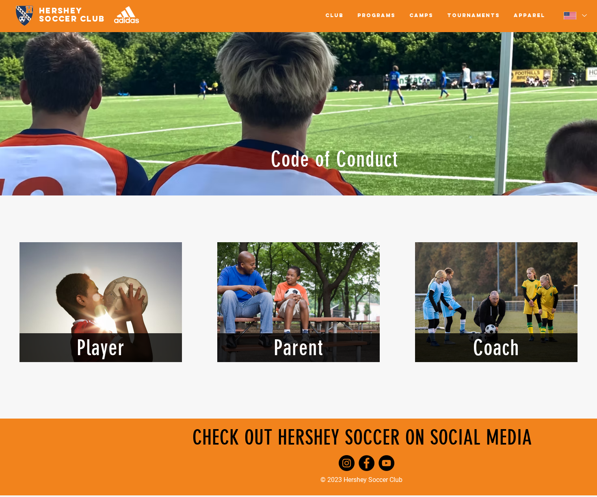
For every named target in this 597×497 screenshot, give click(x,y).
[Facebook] (366, 463)
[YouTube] (386, 463)
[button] (334, 15)
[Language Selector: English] (575, 15)
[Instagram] (347, 463)
